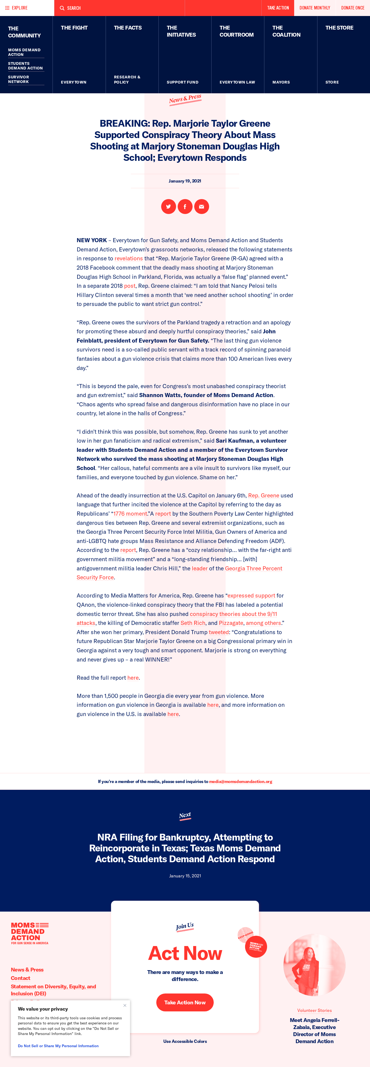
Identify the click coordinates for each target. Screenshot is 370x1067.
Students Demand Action (25, 66)
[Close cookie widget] (125, 1005)
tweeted (219, 631)
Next (184, 815)
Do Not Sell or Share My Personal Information (58, 1045)
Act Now (185, 952)
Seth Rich (193, 622)
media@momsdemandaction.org (240, 781)
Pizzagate (231, 622)
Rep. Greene (264, 495)
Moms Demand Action (24, 52)
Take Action (278, 8)
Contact (20, 978)
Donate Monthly (315, 8)
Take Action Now (185, 1002)
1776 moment (130, 513)
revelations (129, 258)
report (163, 513)
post (129, 285)
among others (263, 622)
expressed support (251, 595)
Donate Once (353, 8)
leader (200, 568)
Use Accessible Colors (185, 1041)
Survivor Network (18, 79)
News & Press (185, 98)
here (133, 677)
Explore (19, 8)
